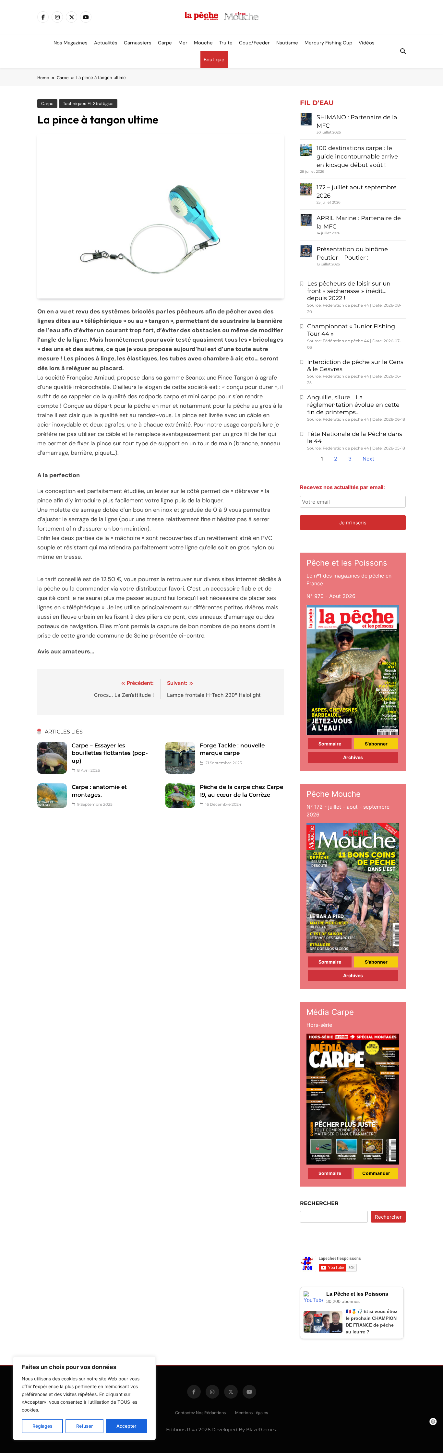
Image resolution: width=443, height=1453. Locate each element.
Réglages (42, 1426)
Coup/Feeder (254, 43)
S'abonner (376, 743)
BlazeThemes (261, 1430)
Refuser (84, 1426)
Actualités (105, 43)
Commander (376, 1173)
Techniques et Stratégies (88, 103)
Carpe (165, 43)
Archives (353, 757)
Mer (182, 43)
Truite (226, 43)
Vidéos (367, 43)
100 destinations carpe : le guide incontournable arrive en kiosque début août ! (357, 157)
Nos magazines (71, 43)
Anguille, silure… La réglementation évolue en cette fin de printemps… (353, 405)
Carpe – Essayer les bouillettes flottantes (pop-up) (110, 753)
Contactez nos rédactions (200, 1412)
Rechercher (319, 1203)
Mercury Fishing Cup (328, 43)
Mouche (203, 43)
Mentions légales (251, 1412)
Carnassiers (137, 43)
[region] (84, 1398)
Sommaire (329, 743)
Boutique (214, 59)
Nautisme (287, 43)
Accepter (126, 1426)
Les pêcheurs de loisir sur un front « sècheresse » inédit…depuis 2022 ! (348, 291)
